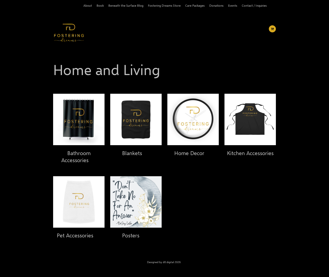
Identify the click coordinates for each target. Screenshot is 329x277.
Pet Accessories (75, 235)
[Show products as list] (65, 87)
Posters (130, 235)
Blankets (132, 153)
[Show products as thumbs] (56, 87)
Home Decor (189, 153)
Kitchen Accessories (250, 153)
